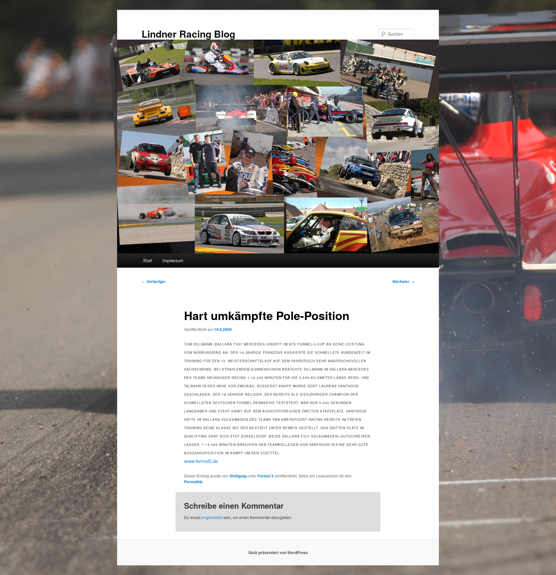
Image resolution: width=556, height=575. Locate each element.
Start (147, 260)
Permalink (193, 482)
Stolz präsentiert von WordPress (278, 552)
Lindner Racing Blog (188, 34)
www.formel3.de (201, 460)
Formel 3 (265, 476)
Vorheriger (154, 281)
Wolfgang (237, 476)
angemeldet (211, 517)
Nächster (403, 281)
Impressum (172, 260)
